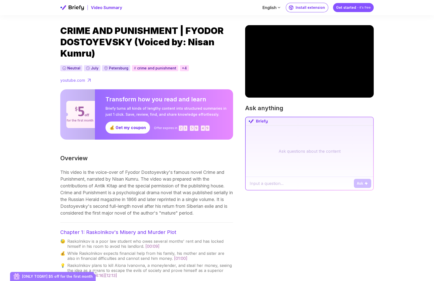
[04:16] (98, 275)
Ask (360, 183)
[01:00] (180, 258)
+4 (184, 68)
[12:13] (111, 275)
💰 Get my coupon (128, 127)
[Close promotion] (96, 272)
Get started (353, 7)
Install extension (310, 7)
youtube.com (72, 80)
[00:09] (152, 246)
